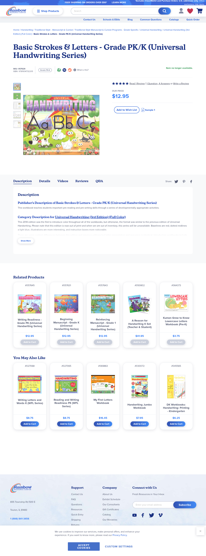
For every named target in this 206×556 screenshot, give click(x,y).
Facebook (191, 181)
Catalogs (174, 19)
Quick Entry (77, 514)
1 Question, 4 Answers (158, 83)
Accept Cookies (83, 546)
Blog (130, 19)
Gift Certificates (111, 509)
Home (16, 30)
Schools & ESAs (111, 19)
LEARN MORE (119, 2)
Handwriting (27, 30)
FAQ (73, 499)
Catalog (107, 514)
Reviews (81, 181)
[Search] (164, 11)
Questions (76, 504)
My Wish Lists (190, 11)
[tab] (22, 181)
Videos (62, 181)
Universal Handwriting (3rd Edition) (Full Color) (90, 217)
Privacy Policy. (120, 535)
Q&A (99, 181)
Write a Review (181, 83)
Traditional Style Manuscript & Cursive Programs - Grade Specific (106, 30)
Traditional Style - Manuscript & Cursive (54, 30)
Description (22, 181)
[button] (181, 10)
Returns (75, 525)
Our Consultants (111, 504)
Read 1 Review (137, 83)
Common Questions (151, 19)
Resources (76, 509)
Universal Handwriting (151, 30)
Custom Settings (119, 546)
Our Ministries (110, 519)
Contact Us (89, 19)
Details (44, 181)
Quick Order (193, 19)
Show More (26, 240)
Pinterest (183, 181)
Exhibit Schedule (111, 499)
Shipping (76, 519)
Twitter (176, 181)
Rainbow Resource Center (21, 489)
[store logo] (16, 11)
